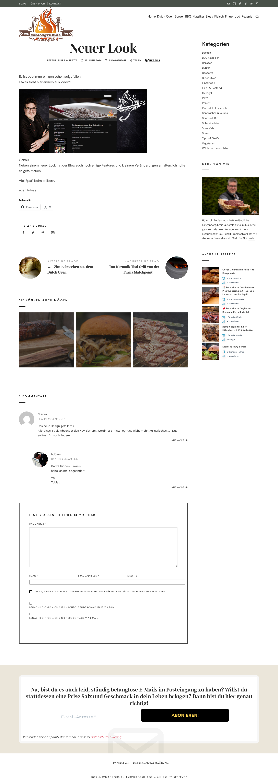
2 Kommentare (117, 60)
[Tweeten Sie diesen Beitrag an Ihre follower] (33, 233)
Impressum (121, 763)
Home (152, 16)
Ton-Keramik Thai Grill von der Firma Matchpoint (145, 267)
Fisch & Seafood (212, 88)
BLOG (22, 4)
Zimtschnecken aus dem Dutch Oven (61, 267)
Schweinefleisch (211, 123)
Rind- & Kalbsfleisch (214, 108)
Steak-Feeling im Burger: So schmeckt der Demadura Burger (103, 334)
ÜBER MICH (38, 4)
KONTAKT (55, 4)
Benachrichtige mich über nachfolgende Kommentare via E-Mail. (73, 607)
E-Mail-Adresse (88, 575)
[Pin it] (42, 233)
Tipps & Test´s (68, 60)
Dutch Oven (165, 16)
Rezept (51, 60)
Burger (179, 16)
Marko (42, 414)
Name (34, 575)
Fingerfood (232, 16)
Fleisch (219, 16)
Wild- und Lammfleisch (216, 148)
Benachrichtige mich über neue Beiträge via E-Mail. (64, 618)
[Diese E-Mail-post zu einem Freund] (52, 233)
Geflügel (207, 93)
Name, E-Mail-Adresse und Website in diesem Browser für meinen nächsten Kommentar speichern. (100, 591)
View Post (46, 348)
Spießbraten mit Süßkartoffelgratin (46, 334)
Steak (209, 16)
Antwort (178, 440)
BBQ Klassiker (194, 16)
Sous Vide (208, 128)
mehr (251, 238)
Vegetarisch (209, 143)
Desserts (207, 73)
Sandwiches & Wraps (215, 113)
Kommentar (38, 524)
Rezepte (247, 16)
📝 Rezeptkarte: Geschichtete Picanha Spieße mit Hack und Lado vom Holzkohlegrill (238, 291)
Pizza (205, 98)
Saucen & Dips (211, 118)
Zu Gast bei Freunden (160, 334)
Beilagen (207, 63)
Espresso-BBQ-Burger (234, 346)
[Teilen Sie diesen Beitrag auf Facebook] (23, 233)
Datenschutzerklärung (106, 737)
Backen (206, 52)
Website (132, 575)
